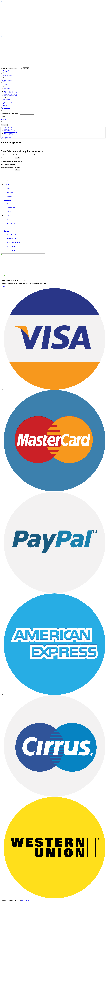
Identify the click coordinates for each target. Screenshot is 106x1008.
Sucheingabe (4, 68)
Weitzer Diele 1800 (8, 90)
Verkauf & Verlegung (8, 102)
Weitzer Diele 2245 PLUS (10, 94)
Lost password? (4, 119)
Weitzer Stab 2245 (8, 91)
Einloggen (4, 125)
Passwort (3, 116)
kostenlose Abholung (6, 137)
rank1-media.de (25, 900)
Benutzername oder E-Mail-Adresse (10, 113)
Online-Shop (6, 99)
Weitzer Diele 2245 (8, 88)
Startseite (3, 138)
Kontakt (5, 105)
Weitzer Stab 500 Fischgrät (10, 95)
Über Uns (5, 101)
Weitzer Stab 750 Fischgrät (10, 92)
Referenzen (6, 103)
